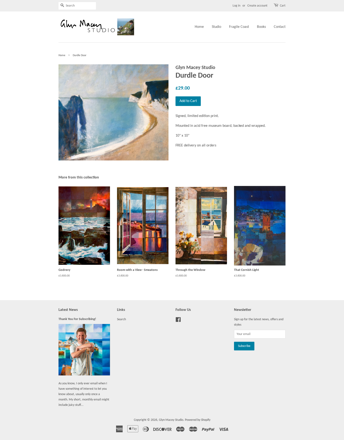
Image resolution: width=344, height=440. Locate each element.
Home (199, 27)
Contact (279, 27)
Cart (282, 5)
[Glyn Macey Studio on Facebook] (178, 320)
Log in (236, 5)
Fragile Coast (239, 27)
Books (261, 27)
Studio (216, 27)
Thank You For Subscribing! (77, 319)
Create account (257, 5)
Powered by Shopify (197, 420)
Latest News (68, 310)
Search (121, 319)
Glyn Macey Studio (171, 420)
